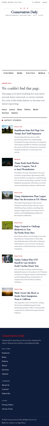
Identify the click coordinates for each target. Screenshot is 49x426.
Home (4, 110)
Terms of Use (7, 409)
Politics (30, 73)
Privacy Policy (7, 405)
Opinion (14, 113)
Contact (5, 389)
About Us (6, 385)
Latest (12, 110)
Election (5, 113)
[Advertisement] (24, 42)
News (19, 73)
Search (37, 2)
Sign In (44, 2)
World (41, 73)
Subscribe (6, 393)
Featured (9, 73)
